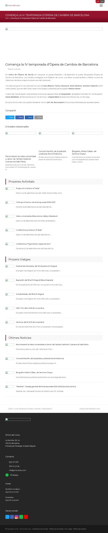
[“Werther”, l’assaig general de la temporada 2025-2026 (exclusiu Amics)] (9, 389)
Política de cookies (79, 529)
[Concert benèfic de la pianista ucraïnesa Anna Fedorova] (54, 140)
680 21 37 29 (14, 466)
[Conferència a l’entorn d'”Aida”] (9, 233)
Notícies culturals (14, 69)
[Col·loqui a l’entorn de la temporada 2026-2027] (9, 205)
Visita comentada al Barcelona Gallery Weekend (36, 216)
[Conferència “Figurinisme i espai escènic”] (9, 247)
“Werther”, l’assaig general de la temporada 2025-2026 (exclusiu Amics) (46, 386)
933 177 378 (13, 462)
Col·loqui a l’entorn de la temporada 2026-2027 (35, 202)
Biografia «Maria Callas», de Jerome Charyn (84, 152)
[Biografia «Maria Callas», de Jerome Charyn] (87, 140)
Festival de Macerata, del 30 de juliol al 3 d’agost (36, 266)
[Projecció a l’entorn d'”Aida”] (9, 191)
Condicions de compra (40, 529)
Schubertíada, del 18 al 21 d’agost (30, 294)
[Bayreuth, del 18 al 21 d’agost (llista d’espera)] (9, 283)
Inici (6, 18)
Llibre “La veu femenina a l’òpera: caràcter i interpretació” (30, 409)
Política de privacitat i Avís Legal (60, 529)
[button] (101, 5)
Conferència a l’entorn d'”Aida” (29, 230)
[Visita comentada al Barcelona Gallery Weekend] (9, 219)
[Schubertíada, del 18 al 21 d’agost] (9, 297)
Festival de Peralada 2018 (90, 409)
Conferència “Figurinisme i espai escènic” (33, 244)
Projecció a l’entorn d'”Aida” (28, 188)
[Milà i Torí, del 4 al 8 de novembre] (9, 311)
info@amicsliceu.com (17, 470)
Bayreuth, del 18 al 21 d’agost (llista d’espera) (34, 280)
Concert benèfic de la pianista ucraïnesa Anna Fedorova (52, 152)
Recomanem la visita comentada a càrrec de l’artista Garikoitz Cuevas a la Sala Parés (20, 159)
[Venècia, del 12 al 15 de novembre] (9, 325)
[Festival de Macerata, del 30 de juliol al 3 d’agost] (9, 269)
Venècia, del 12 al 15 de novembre (30, 322)
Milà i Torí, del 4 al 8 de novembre (30, 308)
